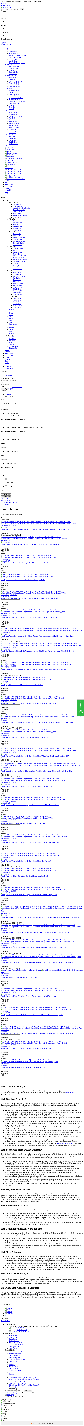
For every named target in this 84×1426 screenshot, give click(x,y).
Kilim (11, 92)
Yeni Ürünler (13, 1366)
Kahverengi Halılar (15, 131)
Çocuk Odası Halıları (16, 1344)
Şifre (2, 382)
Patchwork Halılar (15, 85)
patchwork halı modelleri (65, 1143)
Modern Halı (13, 77)
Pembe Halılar (13, 125)
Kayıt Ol (11, 389)
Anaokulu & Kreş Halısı (17, 63)
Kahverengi (18, 158)
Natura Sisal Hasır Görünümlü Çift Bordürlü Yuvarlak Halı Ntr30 (27, 737)
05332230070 (5, 1321)
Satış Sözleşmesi (14, 1357)
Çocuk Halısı (13, 59)
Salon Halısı (13, 52)
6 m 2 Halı (17, 173)
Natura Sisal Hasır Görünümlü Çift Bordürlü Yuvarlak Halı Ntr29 (27, 563)
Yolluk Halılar (13, 144)
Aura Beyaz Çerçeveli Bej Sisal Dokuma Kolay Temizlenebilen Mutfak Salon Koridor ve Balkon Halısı (39, 932)
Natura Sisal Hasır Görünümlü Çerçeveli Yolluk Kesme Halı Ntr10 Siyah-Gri (31, 703)
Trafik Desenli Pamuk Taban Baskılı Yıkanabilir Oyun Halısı (25, 580)
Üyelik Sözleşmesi (15, 1355)
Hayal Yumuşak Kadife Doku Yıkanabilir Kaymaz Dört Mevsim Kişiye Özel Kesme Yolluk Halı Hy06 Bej (40, 651)
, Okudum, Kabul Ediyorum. (23, 1393)
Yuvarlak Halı (20, 179)
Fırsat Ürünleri (13, 1348)
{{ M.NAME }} (12, 463)
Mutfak (7, 182)
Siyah (12, 147)
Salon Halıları (13, 1339)
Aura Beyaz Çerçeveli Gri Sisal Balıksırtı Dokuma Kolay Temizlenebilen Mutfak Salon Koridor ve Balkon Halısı (42, 917)
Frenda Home (69, 1093)
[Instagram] (9, 1308)
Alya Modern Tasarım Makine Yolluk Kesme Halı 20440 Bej (25, 823)
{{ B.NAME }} (12, 451)
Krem (12, 160)
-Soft (33, 1423)
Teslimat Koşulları (15, 1354)
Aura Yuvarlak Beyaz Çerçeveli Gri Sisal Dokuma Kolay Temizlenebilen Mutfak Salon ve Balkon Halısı (39, 1033)
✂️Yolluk (8, 190)
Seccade (11, 109)
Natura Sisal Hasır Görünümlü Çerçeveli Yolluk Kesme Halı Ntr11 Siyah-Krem (31, 617)
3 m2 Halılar (13, 136)
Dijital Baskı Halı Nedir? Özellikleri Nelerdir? (24, 1385)
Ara (22, 9)
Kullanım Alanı (10, 50)
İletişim (11, 1374)
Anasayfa (8, 394)
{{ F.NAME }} (12, 486)
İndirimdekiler (13, 1368)
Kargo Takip (9, 368)
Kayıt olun (28, 1391)
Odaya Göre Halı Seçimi (9, 502)
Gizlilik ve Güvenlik (15, 1361)
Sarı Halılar (12, 133)
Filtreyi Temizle (6, 496)
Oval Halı (12, 107)
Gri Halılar (12, 118)
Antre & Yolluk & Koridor (17, 55)
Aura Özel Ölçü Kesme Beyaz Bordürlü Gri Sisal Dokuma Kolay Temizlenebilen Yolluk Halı (36, 947)
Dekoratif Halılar (14, 87)
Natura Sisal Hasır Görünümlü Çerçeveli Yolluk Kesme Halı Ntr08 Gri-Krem (31, 996)
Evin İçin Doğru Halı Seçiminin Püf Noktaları (24, 1379)
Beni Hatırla (7, 387)
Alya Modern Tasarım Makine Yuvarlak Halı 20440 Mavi (24, 685)
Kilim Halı (8, 64)
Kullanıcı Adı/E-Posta (8, 378)
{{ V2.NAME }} (13, 439)
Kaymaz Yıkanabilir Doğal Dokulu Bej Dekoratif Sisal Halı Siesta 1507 (29, 861)
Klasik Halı (12, 79)
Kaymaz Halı (13, 68)
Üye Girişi (8, 375)
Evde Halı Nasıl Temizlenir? (18, 1383)
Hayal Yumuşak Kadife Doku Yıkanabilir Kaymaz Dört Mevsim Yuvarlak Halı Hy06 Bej (34, 1015)
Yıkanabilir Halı (14, 66)
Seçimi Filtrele (6, 494)
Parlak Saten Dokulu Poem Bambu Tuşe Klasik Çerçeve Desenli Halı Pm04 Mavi (32, 544)
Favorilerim (4, 3)
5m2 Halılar (13, 140)
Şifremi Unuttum (17, 387)
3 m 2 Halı (17, 169)
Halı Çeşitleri (9, 88)
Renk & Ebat (5, 504)
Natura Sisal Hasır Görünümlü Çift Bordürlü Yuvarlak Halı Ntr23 (27, 876)
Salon (7, 181)
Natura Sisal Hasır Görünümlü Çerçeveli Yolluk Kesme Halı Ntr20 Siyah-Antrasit (32, 1048)
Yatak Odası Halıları (15, 1343)
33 (11, 1079)
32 (9, 1079)
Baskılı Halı (13, 74)
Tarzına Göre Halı (11, 76)
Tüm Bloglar (13, 1387)
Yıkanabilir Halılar (15, 103)
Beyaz (13, 149)
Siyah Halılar (13, 114)
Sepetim (11, 1372)
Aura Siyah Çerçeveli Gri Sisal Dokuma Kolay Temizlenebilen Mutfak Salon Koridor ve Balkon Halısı (39, 771)
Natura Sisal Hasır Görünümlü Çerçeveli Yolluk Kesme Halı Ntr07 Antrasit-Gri (31, 786)
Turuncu (15, 162)
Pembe (13, 164)
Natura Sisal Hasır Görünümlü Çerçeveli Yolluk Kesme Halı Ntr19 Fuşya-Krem (31, 895)
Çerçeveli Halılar (14, 83)
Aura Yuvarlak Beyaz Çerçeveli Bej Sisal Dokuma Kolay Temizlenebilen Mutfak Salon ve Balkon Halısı (39, 636)
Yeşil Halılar (13, 122)
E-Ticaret (37, 1423)
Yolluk (13, 175)
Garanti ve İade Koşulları (17, 1359)
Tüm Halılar (13, 1335)
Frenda (3, 529)
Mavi (12, 157)
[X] (6, 1315)
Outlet (7, 194)
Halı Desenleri (5, 500)
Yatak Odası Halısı (15, 57)
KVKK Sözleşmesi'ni (14, 1393)
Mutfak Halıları (14, 1341)
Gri (10, 151)
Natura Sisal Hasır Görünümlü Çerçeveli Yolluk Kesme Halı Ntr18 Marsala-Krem (32, 842)
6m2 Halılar (13, 142)
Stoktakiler (6, 520)
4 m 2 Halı (17, 171)
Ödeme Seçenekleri (15, 1352)
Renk (6, 111)
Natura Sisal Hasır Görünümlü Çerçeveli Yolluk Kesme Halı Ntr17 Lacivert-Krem (32, 805)
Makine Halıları (14, 90)
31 (7, 1079)
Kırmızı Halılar (14, 123)
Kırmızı (14, 153)
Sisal (6, 192)
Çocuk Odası (9, 186)
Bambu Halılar (14, 96)
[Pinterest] (8, 1312)
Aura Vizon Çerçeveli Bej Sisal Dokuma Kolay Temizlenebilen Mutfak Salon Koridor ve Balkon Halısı (39, 722)
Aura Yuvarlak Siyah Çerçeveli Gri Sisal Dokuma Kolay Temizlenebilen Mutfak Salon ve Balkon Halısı (39, 962)
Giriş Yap (4, 389)
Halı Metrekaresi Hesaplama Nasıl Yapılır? (22, 1378)
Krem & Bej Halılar (15, 116)
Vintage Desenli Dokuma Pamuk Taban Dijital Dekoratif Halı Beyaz (28, 1067)
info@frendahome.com (21, 1331)
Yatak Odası (9, 184)
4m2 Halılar (13, 138)
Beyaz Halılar (13, 112)
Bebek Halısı (13, 61)
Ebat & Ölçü (9, 134)
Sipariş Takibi (5, 5)
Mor (10, 166)
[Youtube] (8, 1310)
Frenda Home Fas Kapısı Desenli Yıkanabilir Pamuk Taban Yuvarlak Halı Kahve (32, 598)
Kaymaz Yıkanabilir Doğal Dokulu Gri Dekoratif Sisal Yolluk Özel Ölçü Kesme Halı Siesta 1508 (37, 529)
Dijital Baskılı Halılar (16, 98)
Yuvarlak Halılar (14, 99)
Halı (6, 48)
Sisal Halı (12, 70)
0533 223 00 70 (22, 1330)
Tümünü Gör (17, 217)
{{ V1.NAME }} (13, 427)
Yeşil (11, 155)
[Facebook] (9, 1313)
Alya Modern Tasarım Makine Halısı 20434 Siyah (22, 977)
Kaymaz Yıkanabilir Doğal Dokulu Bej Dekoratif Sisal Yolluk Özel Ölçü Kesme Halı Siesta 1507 (37, 756)
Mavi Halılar (13, 120)
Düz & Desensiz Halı (16, 81)
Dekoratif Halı (13, 72)
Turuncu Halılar (14, 127)
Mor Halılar (13, 129)
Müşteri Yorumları (15, 1370)
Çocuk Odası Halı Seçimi (17, 1381)
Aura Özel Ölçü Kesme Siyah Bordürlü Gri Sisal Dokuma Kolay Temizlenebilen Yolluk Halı (36, 670)
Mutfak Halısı (13, 53)
